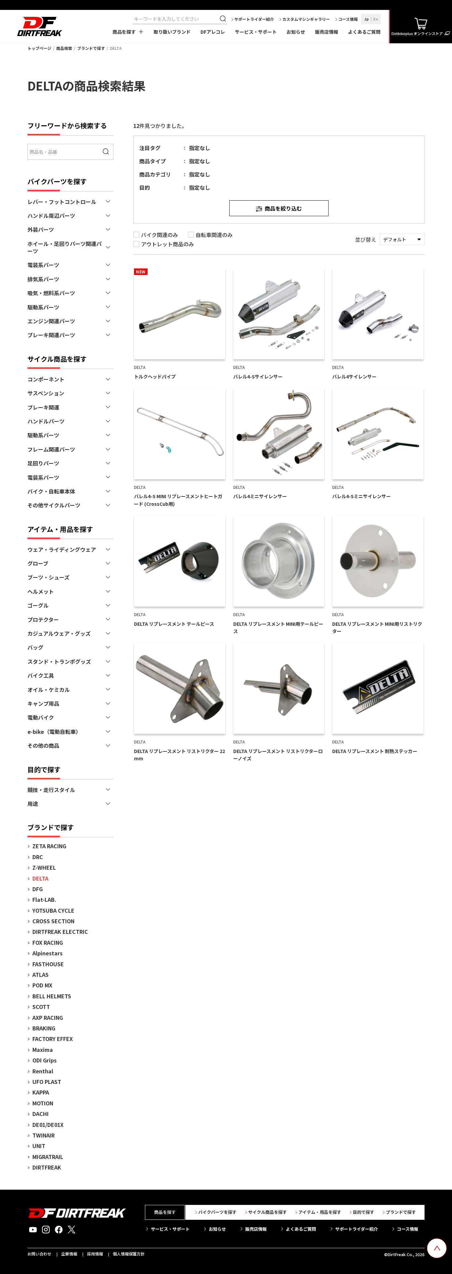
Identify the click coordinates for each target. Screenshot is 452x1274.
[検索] (223, 19)
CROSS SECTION (53, 921)
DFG (37, 889)
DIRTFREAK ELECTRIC (60, 932)
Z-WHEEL (44, 867)
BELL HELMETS (51, 996)
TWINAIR (43, 1135)
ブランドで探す (91, 48)
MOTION (42, 1103)
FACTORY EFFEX (52, 1039)
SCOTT (41, 1007)
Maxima (42, 1050)
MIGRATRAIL (47, 1157)
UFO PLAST (46, 1082)
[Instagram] (46, 1230)
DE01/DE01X (48, 1125)
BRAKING (43, 1028)
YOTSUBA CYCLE (53, 910)
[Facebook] (59, 1230)
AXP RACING (47, 1017)
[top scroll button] (437, 1248)
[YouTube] (33, 1230)
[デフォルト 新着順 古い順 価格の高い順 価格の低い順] (402, 239)
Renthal (42, 1071)
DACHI (40, 1114)
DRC (37, 857)
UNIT (38, 1146)
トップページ (39, 48)
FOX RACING (47, 942)
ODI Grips (44, 1060)
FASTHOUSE (48, 964)
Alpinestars (47, 953)
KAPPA (40, 1092)
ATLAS (40, 974)
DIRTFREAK (46, 1167)
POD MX (42, 985)
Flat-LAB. (44, 899)
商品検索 (64, 48)
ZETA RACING (49, 846)
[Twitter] (71, 1230)
